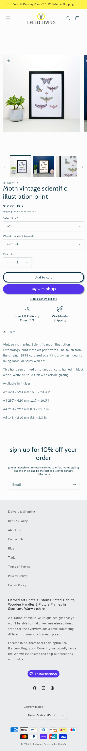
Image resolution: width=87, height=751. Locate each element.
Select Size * (10, 218)
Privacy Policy (17, 576)
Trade (11, 557)
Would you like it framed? (18, 236)
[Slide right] (82, 167)
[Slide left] (4, 167)
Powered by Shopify (55, 744)
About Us (14, 530)
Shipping (7, 211)
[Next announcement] (79, 4)
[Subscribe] (74, 484)
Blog (11, 548)
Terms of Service (19, 566)
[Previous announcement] (7, 4)
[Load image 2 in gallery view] (43, 166)
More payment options (43, 298)
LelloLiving (36, 744)
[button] (8, 18)
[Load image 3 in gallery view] (66, 166)
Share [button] (11, 332)
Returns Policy (18, 521)
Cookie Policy (17, 585)
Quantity (8, 254)
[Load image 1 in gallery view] (20, 166)
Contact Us (15, 539)
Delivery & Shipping (21, 511)
